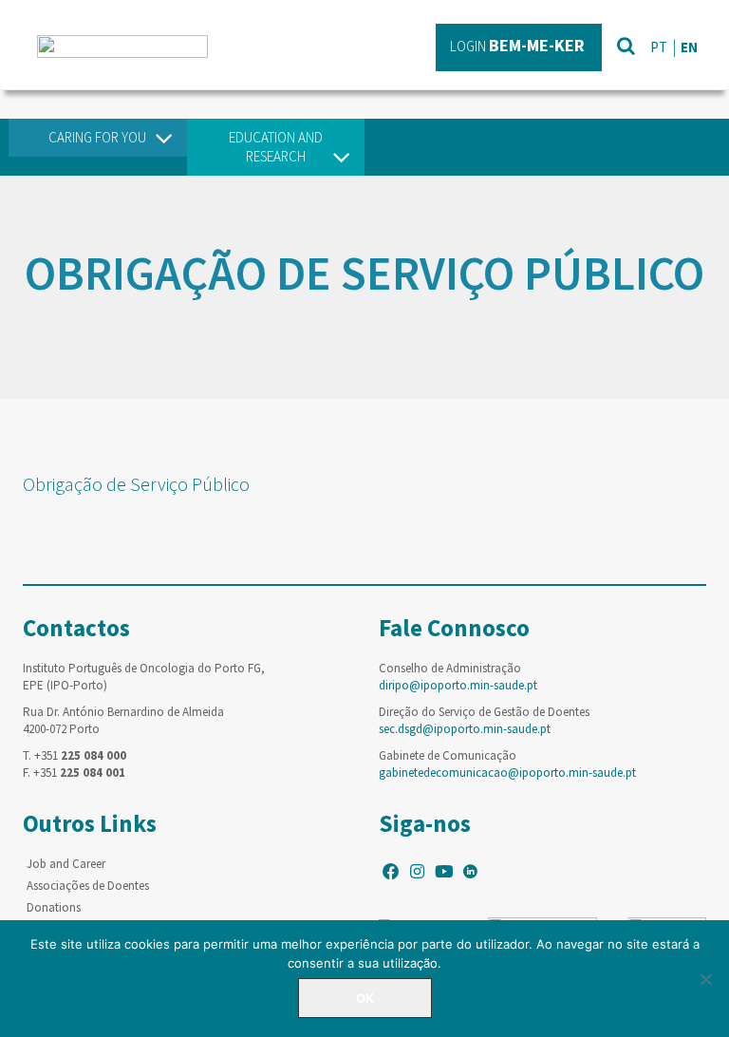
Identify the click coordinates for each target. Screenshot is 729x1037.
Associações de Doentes (88, 885)
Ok (365, 998)
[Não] (705, 979)
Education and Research (276, 146)
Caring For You (97, 137)
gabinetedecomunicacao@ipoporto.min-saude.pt (507, 772)
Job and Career (66, 864)
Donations (54, 907)
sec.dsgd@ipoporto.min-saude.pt (465, 729)
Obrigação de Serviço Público (136, 484)
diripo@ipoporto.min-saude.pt (458, 685)
